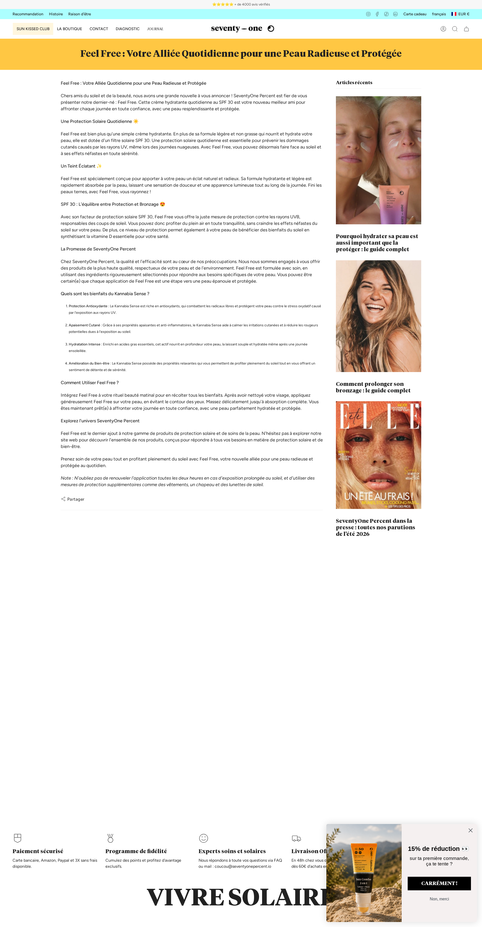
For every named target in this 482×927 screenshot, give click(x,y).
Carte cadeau (415, 14)
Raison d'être (79, 14)
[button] (69, 29)
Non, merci (439, 899)
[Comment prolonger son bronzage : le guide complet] (378, 316)
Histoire (56, 14)
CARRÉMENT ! (439, 883)
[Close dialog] (470, 830)
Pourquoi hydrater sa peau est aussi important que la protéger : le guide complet (377, 243)
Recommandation (28, 14)
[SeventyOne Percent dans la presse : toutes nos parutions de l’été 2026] (378, 455)
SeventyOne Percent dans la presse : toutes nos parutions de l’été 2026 (375, 528)
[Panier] (466, 29)
